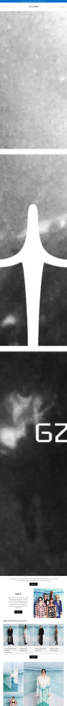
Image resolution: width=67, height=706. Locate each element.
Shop (18, 612)
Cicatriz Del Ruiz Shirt (40, 648)
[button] (2, 6)
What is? (33, 584)
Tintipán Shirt (23, 648)
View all (33, 657)
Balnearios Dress (54, 648)
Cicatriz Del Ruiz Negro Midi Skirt (10, 649)
